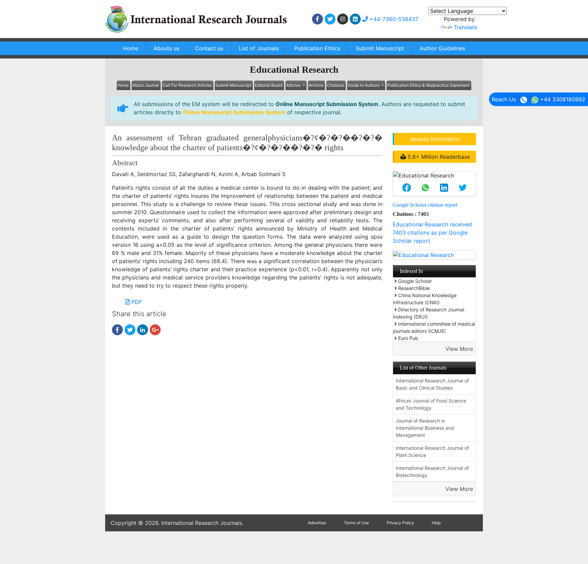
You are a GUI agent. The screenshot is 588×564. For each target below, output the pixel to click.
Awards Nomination (435, 139)
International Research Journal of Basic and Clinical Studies (432, 384)
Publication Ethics (317, 48)
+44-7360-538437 (393, 19)
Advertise (317, 522)
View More (459, 348)
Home (130, 48)
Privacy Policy (400, 522)
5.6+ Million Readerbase (438, 156)
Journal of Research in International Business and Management (425, 428)
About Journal (145, 85)
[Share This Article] (406, 188)
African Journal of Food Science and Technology (431, 404)
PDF (136, 301)
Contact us (209, 48)
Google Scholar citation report (425, 205)
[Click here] (317, 19)
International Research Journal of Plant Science (432, 451)
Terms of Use (356, 522)
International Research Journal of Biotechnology (432, 471)
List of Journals (259, 48)
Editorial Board (268, 85)
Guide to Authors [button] (364, 85)
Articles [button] (293, 85)
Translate (465, 27)
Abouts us (166, 48)
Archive (316, 85)
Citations (335, 85)
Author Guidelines (442, 48)
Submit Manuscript (380, 48)
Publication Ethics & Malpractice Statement (428, 85)
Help (436, 522)
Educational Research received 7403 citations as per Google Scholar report (432, 232)
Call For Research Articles (187, 85)
